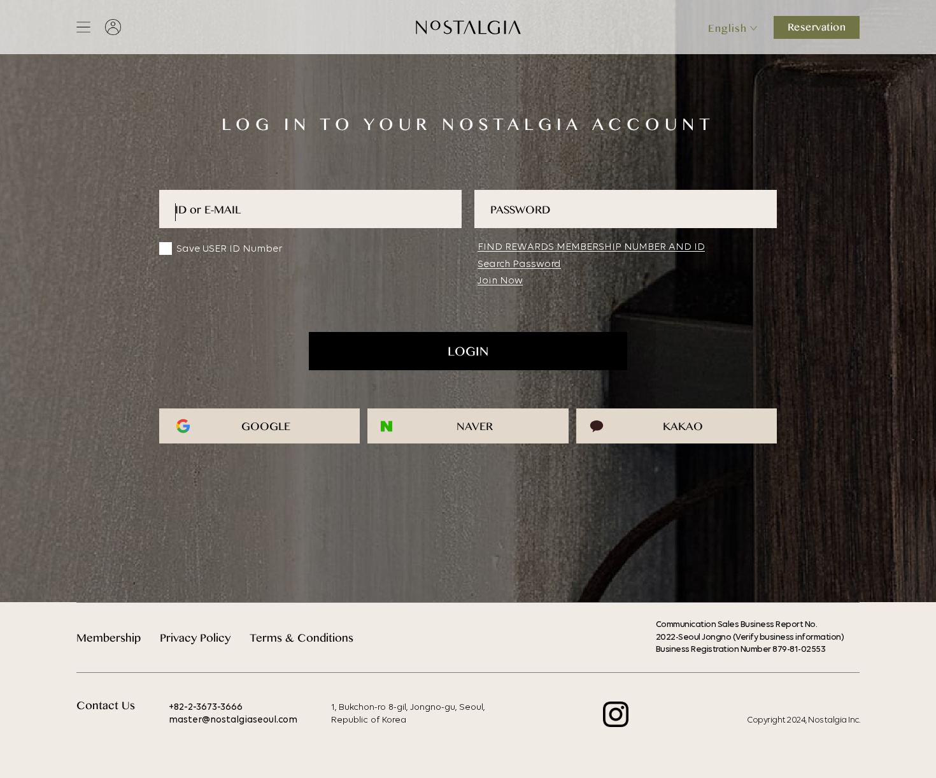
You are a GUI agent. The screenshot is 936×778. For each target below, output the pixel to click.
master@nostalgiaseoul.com (233, 720)
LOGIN (468, 354)
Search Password (519, 264)
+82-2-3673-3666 (206, 707)
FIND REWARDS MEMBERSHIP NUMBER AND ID (591, 247)
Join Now (500, 281)
